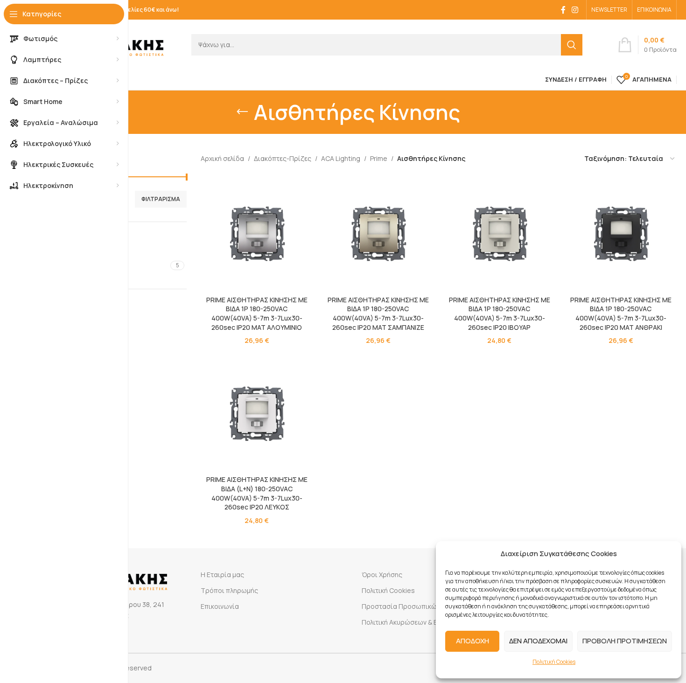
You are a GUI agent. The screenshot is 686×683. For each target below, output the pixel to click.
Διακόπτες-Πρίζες (282, 158)
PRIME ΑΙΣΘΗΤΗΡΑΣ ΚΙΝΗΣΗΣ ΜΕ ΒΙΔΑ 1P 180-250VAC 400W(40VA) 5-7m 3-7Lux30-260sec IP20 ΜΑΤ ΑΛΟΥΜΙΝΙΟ (257, 313)
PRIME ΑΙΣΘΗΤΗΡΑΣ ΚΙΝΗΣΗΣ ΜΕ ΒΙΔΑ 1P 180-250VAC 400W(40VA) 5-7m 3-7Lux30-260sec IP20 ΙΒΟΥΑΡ (499, 313)
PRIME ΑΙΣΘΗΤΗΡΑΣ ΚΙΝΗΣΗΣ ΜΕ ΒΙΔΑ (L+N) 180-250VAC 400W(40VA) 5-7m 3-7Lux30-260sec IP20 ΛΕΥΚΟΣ (257, 493)
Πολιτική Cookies (553, 662)
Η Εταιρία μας (222, 574)
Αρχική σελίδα (222, 158)
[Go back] (242, 112)
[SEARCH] (571, 45)
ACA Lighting (340, 158)
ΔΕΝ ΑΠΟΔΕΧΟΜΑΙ (538, 641)
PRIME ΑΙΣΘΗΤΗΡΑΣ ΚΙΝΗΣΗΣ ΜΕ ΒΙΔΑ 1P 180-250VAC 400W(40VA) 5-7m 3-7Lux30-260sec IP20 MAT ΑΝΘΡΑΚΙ (621, 313)
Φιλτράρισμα (160, 199)
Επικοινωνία (220, 606)
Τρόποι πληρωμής (229, 590)
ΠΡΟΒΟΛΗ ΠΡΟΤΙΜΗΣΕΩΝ (624, 641)
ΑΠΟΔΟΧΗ (472, 641)
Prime (378, 158)
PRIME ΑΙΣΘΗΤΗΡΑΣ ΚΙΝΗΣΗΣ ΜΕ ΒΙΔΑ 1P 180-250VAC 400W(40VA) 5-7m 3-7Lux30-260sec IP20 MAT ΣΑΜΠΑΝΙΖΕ (378, 313)
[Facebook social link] (563, 10)
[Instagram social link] (575, 10)
